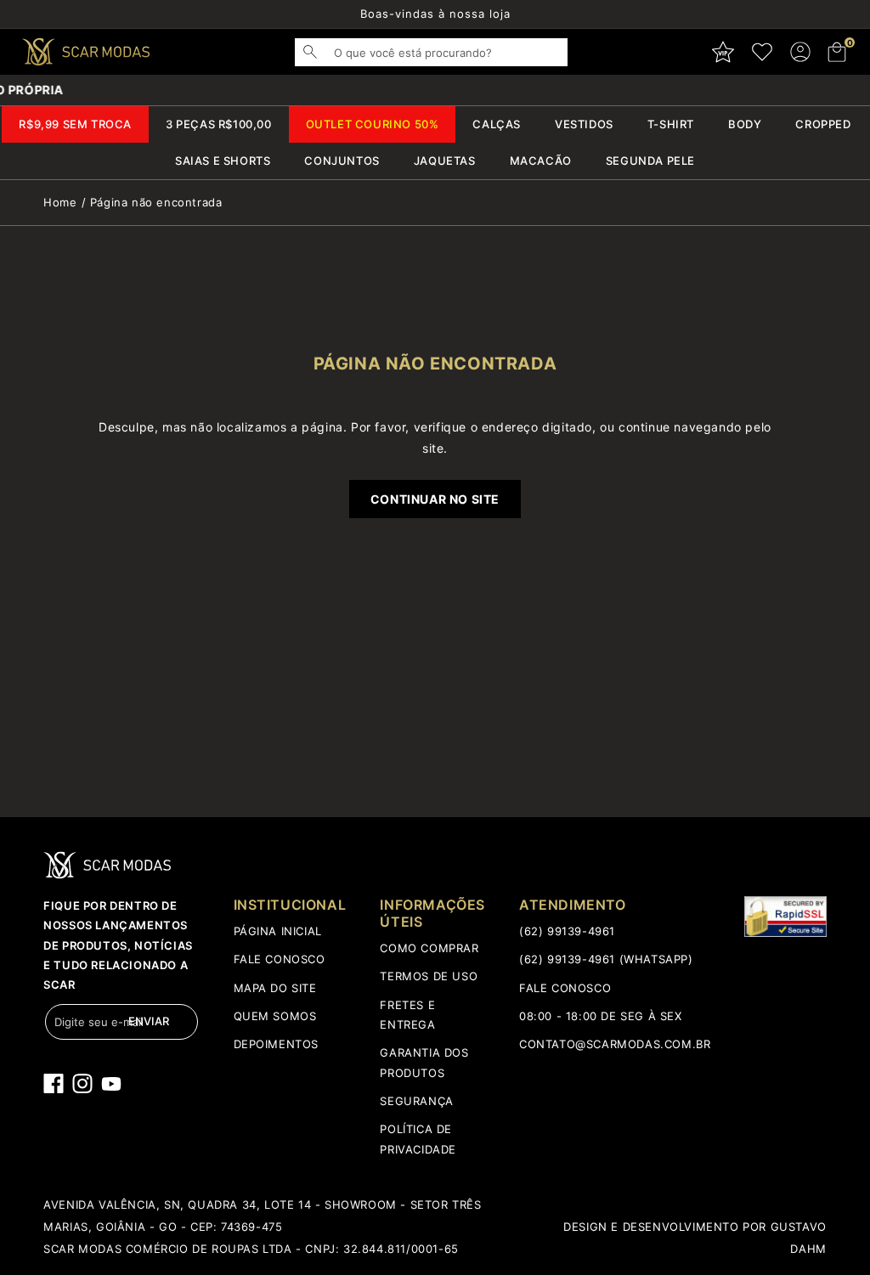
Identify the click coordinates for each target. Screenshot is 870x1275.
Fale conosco (279, 959)
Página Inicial (278, 931)
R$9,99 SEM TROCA (75, 124)
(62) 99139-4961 (567, 931)
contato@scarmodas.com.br (614, 1044)
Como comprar (429, 948)
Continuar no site (435, 499)
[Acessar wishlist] (762, 52)
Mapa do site (275, 988)
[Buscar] (318, 52)
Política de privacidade (418, 1138)
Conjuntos (341, 160)
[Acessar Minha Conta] (800, 52)
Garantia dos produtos (424, 1062)
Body (744, 124)
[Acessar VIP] (723, 52)
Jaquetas (445, 160)
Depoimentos (276, 1044)
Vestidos (584, 124)
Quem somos (275, 1016)
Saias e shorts (222, 160)
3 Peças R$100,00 (219, 124)
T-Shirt (670, 124)
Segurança (416, 1101)
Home (59, 202)
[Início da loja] (86, 51)
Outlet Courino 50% (372, 124)
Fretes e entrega (407, 1014)
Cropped (822, 124)
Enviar (148, 1021)
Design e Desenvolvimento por (666, 1226)
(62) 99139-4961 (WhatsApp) (606, 959)
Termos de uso (428, 976)
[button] (838, 52)
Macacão (541, 160)
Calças (496, 124)
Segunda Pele (650, 160)
